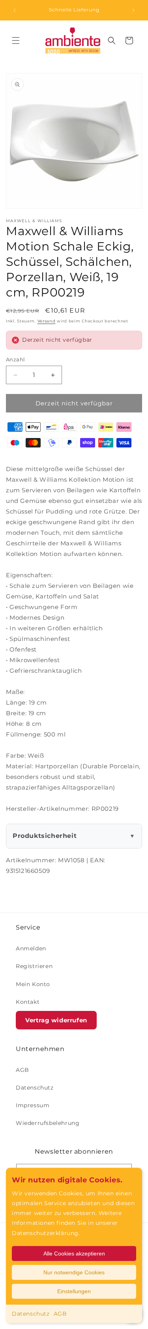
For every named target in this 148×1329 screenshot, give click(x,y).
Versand (46, 321)
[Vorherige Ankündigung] (14, 10)
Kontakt (27, 1001)
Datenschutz (31, 1313)
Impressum (32, 1105)
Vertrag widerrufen (56, 1020)
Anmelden (31, 948)
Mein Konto (33, 984)
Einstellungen (74, 1291)
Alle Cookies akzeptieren (74, 1253)
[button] (15, 40)
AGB (60, 1313)
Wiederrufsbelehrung (47, 1123)
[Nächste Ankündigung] (133, 10)
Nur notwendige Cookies (74, 1272)
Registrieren (34, 966)
